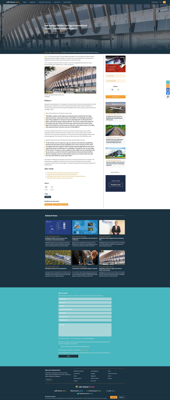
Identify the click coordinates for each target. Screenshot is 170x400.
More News (115, 172)
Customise (121, 397)
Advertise (57, 2)
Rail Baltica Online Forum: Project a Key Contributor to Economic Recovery (66, 176)
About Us (110, 378)
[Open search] (160, 2)
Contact (75, 381)
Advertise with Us (95, 378)
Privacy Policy (84, 350)
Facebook (168, 93)
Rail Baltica (47, 197)
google (168, 96)
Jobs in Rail (93, 381)
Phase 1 (46, 56)
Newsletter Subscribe (78, 371)
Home (46, 52)
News (24, 2)
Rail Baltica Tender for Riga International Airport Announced (62, 173)
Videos (75, 376)
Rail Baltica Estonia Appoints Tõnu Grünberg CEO (60, 178)
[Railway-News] (12, 2)
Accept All (114, 397)
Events (109, 376)
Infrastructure (56, 52)
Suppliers (32, 2)
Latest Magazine (94, 371)
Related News (115, 97)
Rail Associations (77, 378)
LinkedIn (168, 89)
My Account (168, 86)
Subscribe (155, 2)
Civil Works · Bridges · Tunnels (60, 204)
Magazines (93, 376)
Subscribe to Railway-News (168, 82)
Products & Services (45, 2)
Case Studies (67, 2)
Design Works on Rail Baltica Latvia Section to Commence (62, 174)
